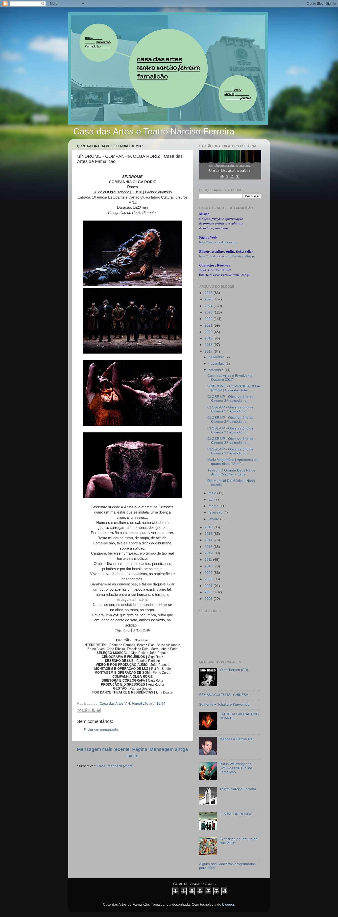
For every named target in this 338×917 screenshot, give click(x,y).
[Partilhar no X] (88, 710)
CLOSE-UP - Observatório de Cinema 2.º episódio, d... (230, 399)
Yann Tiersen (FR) (233, 670)
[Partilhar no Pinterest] (98, 710)
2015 (209, 534)
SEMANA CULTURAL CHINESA (223, 695)
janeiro (214, 519)
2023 (209, 312)
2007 (209, 586)
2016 (209, 527)
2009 (209, 573)
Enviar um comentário (100, 730)
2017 (209, 351)
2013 (209, 547)
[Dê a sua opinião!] (84, 710)
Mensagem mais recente (103, 749)
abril (212, 499)
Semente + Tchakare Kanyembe (224, 704)
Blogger (228, 904)
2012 (209, 553)
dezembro (217, 357)
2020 (209, 332)
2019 (209, 338)
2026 (209, 293)
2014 (209, 540)
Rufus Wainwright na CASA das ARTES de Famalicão (235, 768)
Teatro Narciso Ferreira (237, 789)
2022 (209, 319)
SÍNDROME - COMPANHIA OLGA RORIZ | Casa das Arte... (233, 388)
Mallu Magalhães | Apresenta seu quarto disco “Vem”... (233, 462)
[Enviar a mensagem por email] (79, 710)
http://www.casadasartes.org (218, 242)
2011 (209, 559)
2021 (209, 325)
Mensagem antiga (169, 749)
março (214, 506)
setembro (216, 370)
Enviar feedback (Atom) (115, 766)
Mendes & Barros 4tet (236, 739)
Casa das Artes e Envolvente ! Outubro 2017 (230, 377)
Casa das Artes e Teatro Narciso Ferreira (153, 131)
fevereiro (216, 512)
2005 (209, 599)
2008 (209, 579)
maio (213, 493)
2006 (209, 592)
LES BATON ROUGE (235, 814)
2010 (209, 566)
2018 (209, 345)
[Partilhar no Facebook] (93, 710)
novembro (217, 363)
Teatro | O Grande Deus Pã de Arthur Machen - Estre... (231, 472)
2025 (209, 299)
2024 (209, 306)
